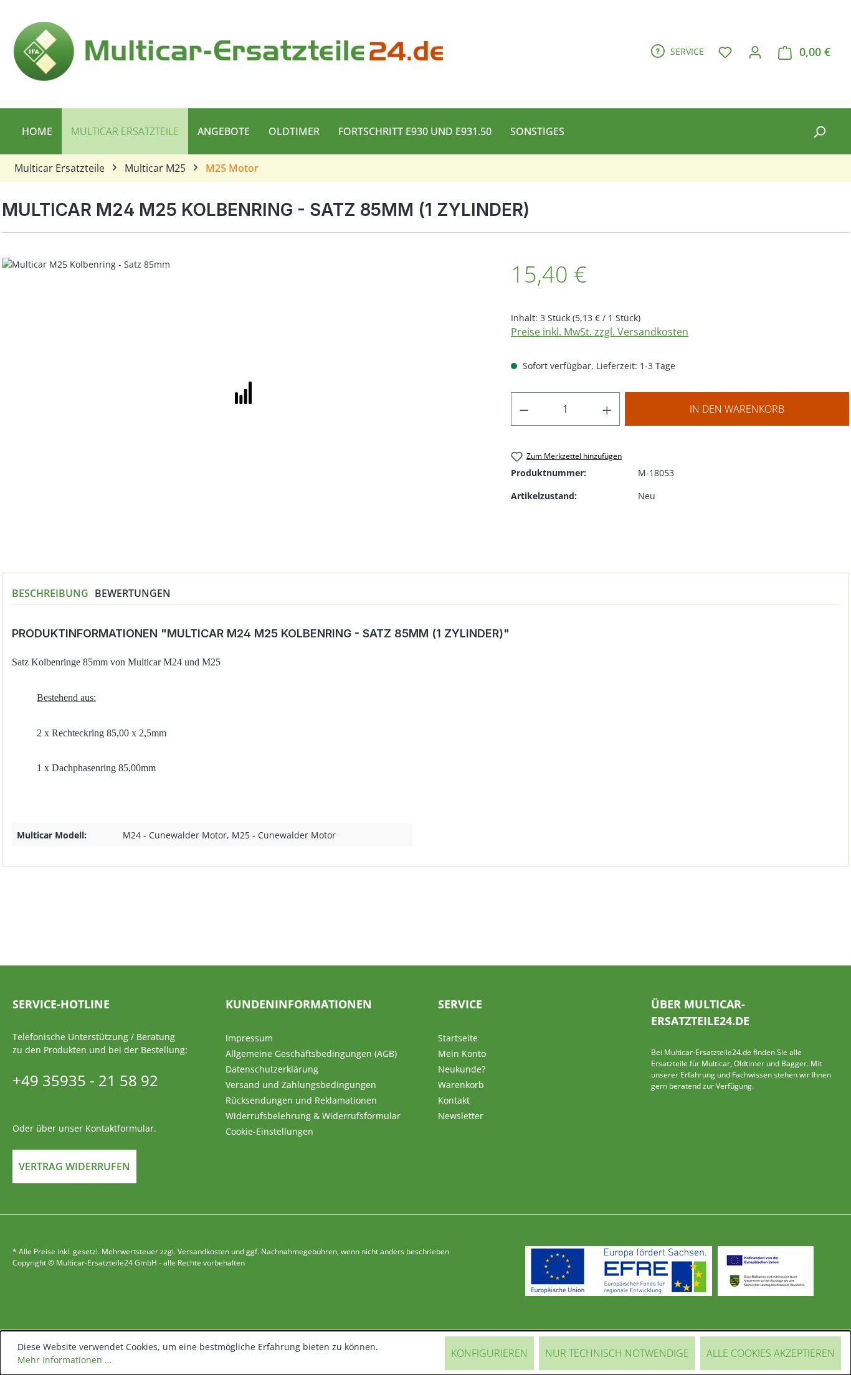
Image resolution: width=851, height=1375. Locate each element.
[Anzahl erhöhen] (607, 409)
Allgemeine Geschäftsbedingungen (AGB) (311, 1053)
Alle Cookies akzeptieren (770, 1353)
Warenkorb (461, 1085)
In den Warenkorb (737, 409)
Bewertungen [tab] (133, 593)
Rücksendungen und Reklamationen (301, 1100)
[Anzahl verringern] (524, 409)
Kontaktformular (119, 1128)
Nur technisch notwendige (617, 1353)
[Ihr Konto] (755, 51)
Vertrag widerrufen (74, 1166)
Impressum (249, 1038)
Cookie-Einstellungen (269, 1131)
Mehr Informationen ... (64, 1360)
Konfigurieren (489, 1353)
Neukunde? (461, 1069)
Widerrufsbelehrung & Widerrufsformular (313, 1116)
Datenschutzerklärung (272, 1069)
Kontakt (454, 1100)
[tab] (50, 593)
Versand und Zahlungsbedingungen (301, 1085)
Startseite (458, 1038)
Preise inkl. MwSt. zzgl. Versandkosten (599, 332)
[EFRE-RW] (766, 1271)
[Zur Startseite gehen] (233, 49)
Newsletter (460, 1116)
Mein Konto (462, 1053)
